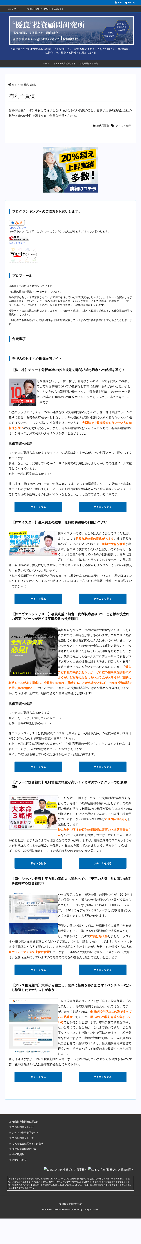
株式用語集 (102, 125)
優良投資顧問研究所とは (25, 1121)
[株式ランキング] (19, 237)
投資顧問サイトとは (23, 1127)
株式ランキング (17, 243)
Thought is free (90, 1209)
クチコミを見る (103, 506)
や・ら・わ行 (123, 125)
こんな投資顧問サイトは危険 (27, 1143)
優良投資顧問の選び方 (24, 1149)
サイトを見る (38, 506)
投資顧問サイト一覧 (89, 63)
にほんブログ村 (18, 227)
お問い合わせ (19, 1160)
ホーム (46, 63)
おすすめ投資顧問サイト (64, 63)
